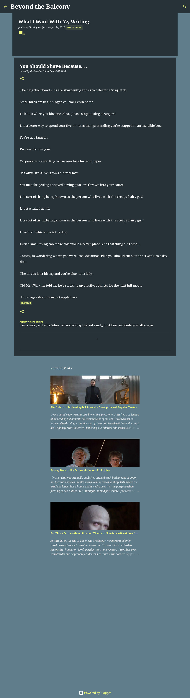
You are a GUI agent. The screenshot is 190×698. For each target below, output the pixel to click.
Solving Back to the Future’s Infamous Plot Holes (80, 470)
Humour (26, 303)
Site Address (74, 27)
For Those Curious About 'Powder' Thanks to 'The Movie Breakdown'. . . (94, 533)
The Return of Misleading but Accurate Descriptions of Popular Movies (93, 407)
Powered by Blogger (97, 692)
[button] (22, 78)
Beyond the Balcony (40, 6)
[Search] (185, 6)
